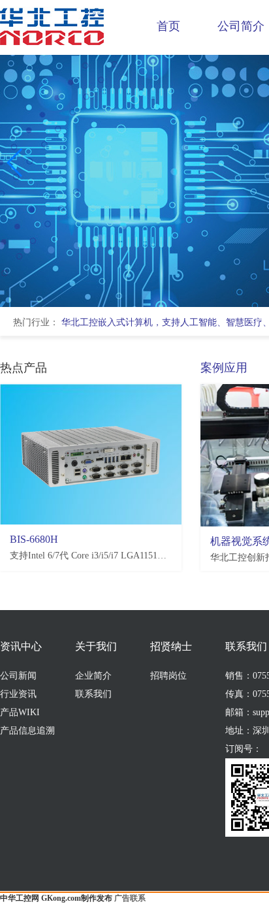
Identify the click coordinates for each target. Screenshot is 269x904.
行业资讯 (18, 694)
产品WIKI (20, 712)
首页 (168, 26)
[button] (15, 162)
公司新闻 (18, 676)
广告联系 (130, 898)
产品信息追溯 (27, 730)
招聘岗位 (168, 676)
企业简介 (93, 676)
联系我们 (93, 694)
